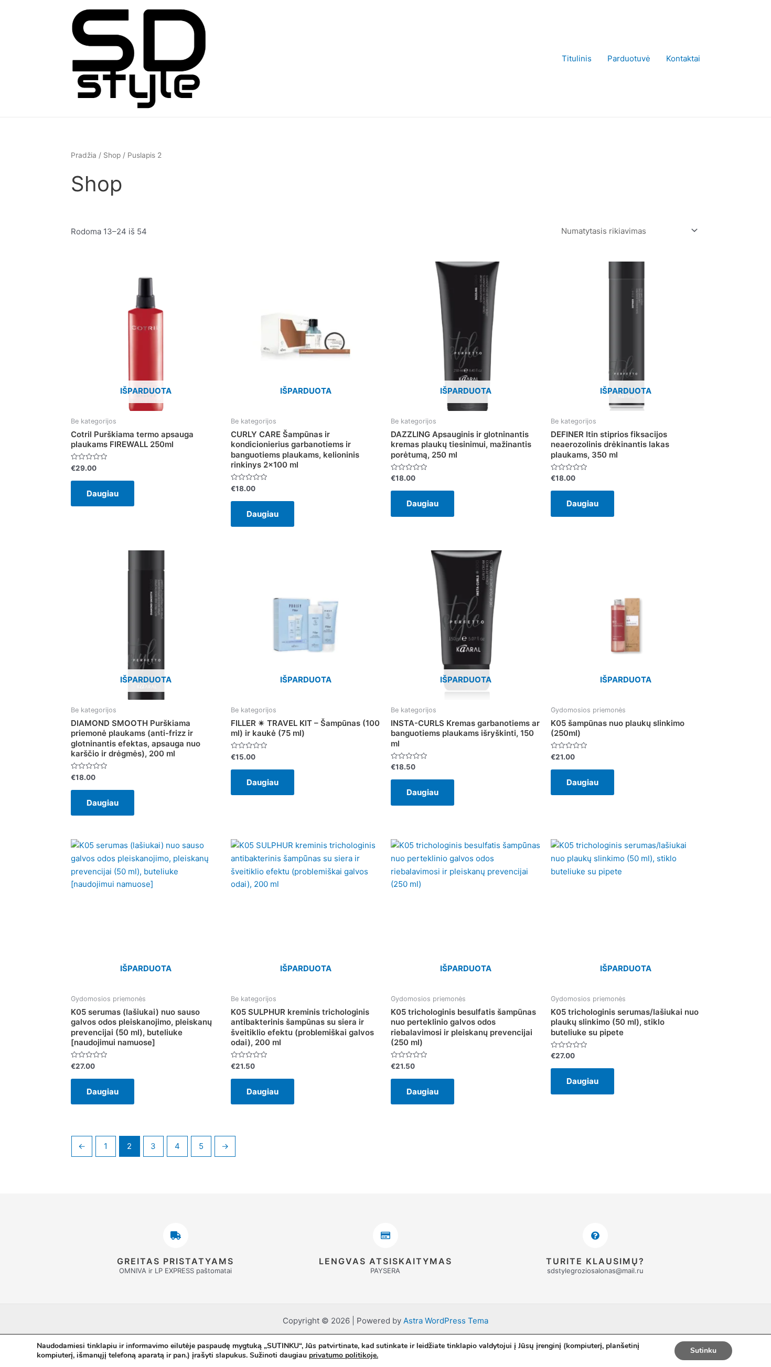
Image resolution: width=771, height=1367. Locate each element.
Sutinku (703, 1350)
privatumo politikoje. (343, 1355)
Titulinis (577, 58)
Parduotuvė (628, 58)
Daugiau (103, 493)
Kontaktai (683, 58)
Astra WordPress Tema (445, 1321)
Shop (112, 155)
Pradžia (84, 155)
